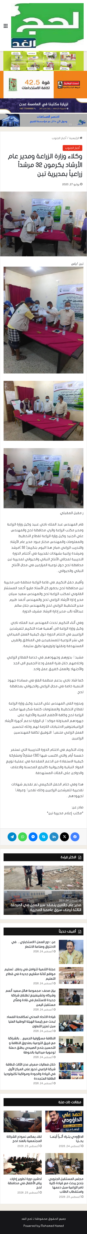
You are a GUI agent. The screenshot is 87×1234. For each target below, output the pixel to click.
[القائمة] (5, 27)
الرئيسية (74, 138)
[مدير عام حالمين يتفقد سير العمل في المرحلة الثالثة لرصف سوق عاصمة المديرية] (43, 890)
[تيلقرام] (12, 836)
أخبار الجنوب (59, 138)
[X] (64, 836)
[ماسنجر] (33, 836)
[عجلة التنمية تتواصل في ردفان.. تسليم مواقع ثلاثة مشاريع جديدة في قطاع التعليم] (71, 975)
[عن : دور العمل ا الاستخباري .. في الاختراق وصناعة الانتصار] (71, 952)
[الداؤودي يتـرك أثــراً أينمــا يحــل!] (64, 1121)
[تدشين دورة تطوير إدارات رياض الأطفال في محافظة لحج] (23, 1164)
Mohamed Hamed (52, 1226)
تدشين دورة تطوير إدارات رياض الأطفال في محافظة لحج (25, 1183)
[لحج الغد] (47, 25)
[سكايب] (43, 836)
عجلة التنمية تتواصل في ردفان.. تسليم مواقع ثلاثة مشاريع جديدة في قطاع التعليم (30, 974)
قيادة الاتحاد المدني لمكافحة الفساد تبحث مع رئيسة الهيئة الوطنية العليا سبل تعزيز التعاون (31, 1021)
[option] (43, 890)
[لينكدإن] (54, 836)
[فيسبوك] (74, 836)
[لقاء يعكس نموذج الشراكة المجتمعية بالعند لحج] (23, 1121)
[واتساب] (22, 836)
